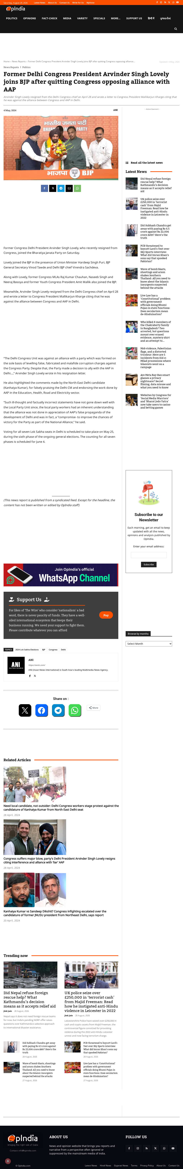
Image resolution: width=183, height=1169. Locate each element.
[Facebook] (157, 3)
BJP (43, 649)
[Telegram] (61, 188)
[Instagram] (161, 3)
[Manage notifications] (8, 1161)
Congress (53, 649)
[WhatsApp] (173, 3)
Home (7, 61)
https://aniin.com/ (36, 665)
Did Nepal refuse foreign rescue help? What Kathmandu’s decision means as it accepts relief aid (30, 999)
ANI (115, 110)
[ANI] (16, 667)
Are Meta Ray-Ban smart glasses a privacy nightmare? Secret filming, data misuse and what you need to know (155, 381)
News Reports (19, 61)
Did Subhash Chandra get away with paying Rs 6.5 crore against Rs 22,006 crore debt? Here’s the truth (39, 1048)
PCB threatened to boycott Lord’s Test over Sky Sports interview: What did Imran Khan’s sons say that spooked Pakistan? (100, 1048)
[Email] (69, 188)
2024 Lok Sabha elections (27, 649)
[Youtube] (177, 3)
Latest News (136, 171)
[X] (169, 3)
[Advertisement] (69, 1098)
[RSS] (165, 3)
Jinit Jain (8, 1011)
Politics (26, 67)
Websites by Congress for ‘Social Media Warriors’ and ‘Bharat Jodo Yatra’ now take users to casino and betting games (155, 401)
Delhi (63, 649)
